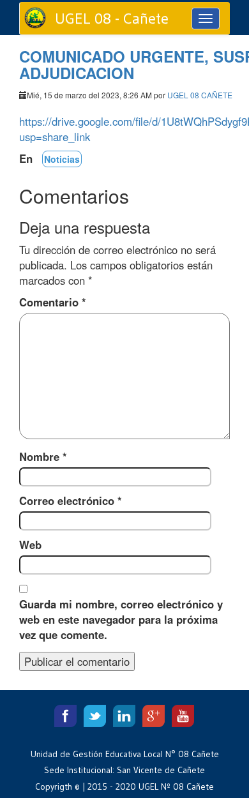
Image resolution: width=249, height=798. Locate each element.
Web (30, 544)
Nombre (43, 456)
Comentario (52, 302)
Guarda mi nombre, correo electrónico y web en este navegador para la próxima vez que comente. (121, 619)
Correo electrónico (70, 500)
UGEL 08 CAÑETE (199, 94)
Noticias (62, 159)
